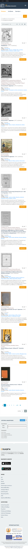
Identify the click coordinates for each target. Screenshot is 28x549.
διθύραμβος (22, 353)
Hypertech (20, 547)
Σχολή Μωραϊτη (4, 491)
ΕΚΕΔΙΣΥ (3, 483)
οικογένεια (11, 50)
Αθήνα (11, 278)
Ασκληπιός (22, 197)
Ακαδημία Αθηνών (5, 489)
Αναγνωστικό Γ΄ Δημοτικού (7, 120)
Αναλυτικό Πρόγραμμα (6, 513)
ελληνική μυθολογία (22, 237)
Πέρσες (5, 278)
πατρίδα (15, 50)
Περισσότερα (22, 59)
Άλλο (2, 517)
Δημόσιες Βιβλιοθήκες (6, 497)
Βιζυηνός (10, 160)
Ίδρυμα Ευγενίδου (5, 493)
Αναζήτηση (10, 11)
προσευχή (7, 50)
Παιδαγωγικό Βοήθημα (6, 511)
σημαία (18, 50)
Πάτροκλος (18, 197)
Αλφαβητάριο (4, 45)
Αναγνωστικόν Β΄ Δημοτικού (7, 156)
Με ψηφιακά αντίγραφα (7, 20)
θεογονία (2, 238)
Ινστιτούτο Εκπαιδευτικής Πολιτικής (12, 546)
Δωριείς (10, 390)
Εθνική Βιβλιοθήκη (5, 487)
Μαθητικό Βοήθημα (5, 506)
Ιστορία (6, 313)
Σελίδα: (19, 411)
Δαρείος (17, 277)
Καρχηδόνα (3, 198)
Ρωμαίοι (18, 316)
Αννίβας (13, 197)
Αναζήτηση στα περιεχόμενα (8, 18)
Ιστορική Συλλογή (10, 5)
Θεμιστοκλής (15, 278)
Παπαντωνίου (22, 160)
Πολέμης (13, 160)
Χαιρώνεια (22, 390)
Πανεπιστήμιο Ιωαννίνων (6, 485)
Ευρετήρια (17, 11)
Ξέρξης (8, 278)
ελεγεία (10, 353)
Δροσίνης (17, 160)
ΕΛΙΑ (2, 479)
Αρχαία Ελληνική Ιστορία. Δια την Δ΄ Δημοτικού (11, 309)
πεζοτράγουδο (18, 124)
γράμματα (10, 49)
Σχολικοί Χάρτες (4, 515)
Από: (3, 425)
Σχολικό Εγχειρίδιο (5, 504)
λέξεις (18, 49)
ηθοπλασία (16, 237)
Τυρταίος (14, 198)
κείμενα (10, 124)
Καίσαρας (10, 198)
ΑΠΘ (2, 495)
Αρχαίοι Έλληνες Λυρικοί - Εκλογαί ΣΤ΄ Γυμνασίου (12, 348)
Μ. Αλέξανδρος (14, 316)
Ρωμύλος (10, 197)
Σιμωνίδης (17, 353)
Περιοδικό (3, 509)
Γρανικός (2, 391)
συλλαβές (14, 49)
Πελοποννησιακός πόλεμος (6, 316)
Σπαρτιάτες (18, 390)
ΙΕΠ (2, 477)
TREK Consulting (14, 547)
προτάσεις (21, 49)
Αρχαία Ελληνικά (8, 236)
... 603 (17, 405)
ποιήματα (13, 124)
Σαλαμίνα (19, 278)
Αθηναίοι (13, 390)
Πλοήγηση (3, 11)
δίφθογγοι (3, 50)
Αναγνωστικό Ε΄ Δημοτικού (7, 85)
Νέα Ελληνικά (7, 48)
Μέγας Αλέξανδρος (12, 277)
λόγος (25, 353)
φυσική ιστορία (11, 237)
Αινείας (7, 198)
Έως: (3, 427)
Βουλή (2, 481)
